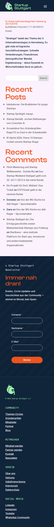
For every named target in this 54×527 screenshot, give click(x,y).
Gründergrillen (13, 418)
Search (43, 78)
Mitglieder (10, 422)
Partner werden (13, 450)
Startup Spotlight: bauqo (20, 113)
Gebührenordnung (15, 481)
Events (8, 31)
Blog (7, 430)
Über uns (10, 473)
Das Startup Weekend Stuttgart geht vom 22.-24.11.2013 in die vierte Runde (26, 176)
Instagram (11, 509)
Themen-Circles (14, 414)
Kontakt (9, 454)
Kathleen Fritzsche (17, 27)
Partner (9, 426)
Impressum (11, 485)
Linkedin (10, 505)
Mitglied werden (14, 446)
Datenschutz (12, 489)
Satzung (10, 477)
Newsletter (11, 458)
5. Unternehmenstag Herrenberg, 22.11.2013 (25, 22)
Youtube (9, 513)
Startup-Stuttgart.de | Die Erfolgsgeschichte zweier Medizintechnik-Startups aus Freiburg (27, 224)
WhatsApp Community (17, 517)
